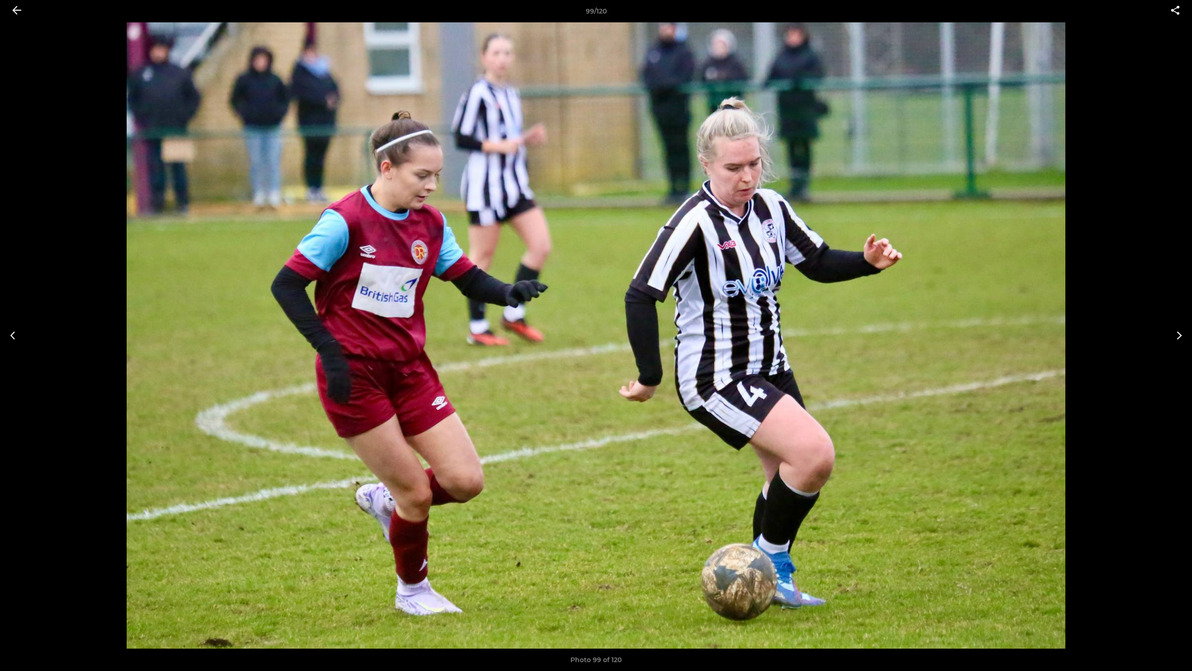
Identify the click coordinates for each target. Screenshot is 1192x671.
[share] (1175, 11)
